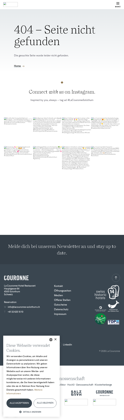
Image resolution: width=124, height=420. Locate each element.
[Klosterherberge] (104, 402)
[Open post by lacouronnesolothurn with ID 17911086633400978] (76, 131)
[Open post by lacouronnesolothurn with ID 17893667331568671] (18, 131)
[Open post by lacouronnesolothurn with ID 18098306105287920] (47, 160)
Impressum (60, 314)
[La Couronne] (104, 393)
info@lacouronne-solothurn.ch (24, 307)
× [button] (55, 339)
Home (17, 66)
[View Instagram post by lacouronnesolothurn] (30, 143)
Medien (58, 295)
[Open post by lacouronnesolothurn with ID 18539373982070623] (76, 160)
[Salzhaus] (76, 393)
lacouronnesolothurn (18, 120)
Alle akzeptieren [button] (19, 403)
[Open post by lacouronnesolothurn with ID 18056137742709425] (105, 131)
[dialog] (31, 376)
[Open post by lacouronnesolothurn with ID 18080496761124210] (18, 160)
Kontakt (58, 286)
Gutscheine (60, 304)
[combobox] (50, 339)
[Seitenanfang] (116, 278)
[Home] (10, 4)
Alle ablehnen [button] (45, 402)
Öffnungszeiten (62, 290)
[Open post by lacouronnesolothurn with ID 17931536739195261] (105, 160)
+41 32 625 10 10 (15, 311)
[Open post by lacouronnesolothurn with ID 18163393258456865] (47, 131)
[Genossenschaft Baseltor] (76, 402)
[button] (31, 412)
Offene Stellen (62, 300)
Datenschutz (61, 309)
